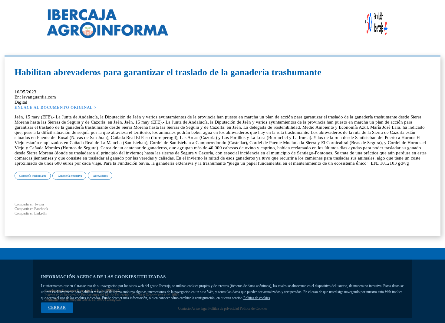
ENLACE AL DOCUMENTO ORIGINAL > (55, 107)
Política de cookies (256, 298)
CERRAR (57, 307)
